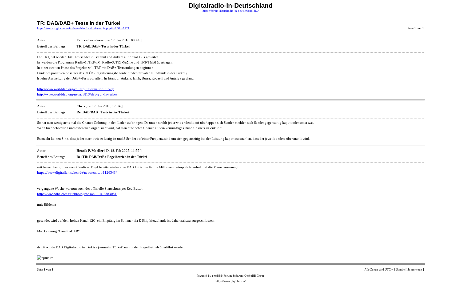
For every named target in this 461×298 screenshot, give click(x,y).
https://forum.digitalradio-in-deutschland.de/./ (230, 10)
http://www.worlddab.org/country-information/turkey (75, 89)
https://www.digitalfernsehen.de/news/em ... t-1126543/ (77, 172)
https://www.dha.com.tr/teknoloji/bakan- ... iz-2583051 (77, 194)
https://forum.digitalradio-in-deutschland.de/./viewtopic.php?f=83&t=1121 (83, 28)
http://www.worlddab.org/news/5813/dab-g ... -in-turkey (77, 94)
